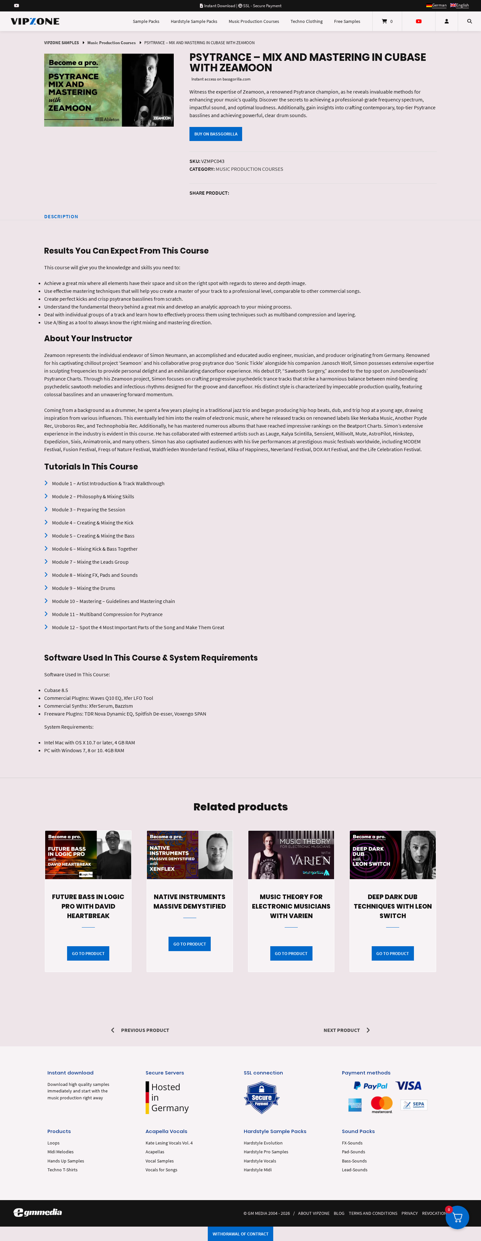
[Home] (35, 21)
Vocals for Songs (161, 1170)
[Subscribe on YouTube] (16, 6)
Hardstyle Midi (258, 1170)
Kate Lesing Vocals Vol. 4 (169, 1143)
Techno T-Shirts (62, 1170)
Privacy (409, 1213)
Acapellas (155, 1152)
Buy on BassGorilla (216, 134)
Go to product (88, 953)
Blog (339, 1213)
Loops (53, 1143)
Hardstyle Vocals (260, 1161)
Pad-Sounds (353, 1152)
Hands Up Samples (65, 1161)
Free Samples (347, 21)
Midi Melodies (60, 1152)
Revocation (434, 1213)
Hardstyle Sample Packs (194, 21)
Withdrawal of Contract (241, 1234)
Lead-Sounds (354, 1170)
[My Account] (447, 21)
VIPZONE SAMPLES (61, 42)
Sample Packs (146, 21)
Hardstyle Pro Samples (266, 1152)
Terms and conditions (373, 1213)
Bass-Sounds (354, 1161)
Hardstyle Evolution (263, 1143)
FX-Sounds (352, 1143)
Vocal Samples (160, 1161)
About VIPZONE (314, 1213)
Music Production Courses (254, 21)
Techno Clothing (307, 21)
